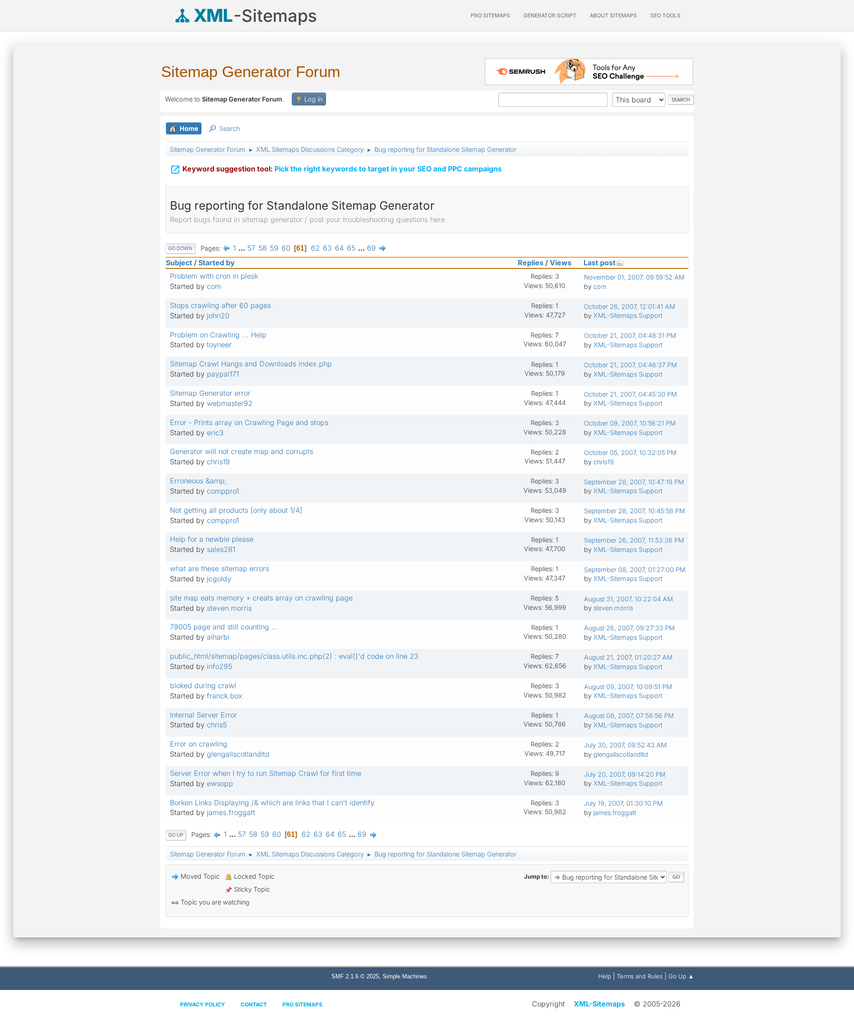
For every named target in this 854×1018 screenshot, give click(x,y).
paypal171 (223, 373)
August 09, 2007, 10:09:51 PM (628, 686)
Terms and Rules (640, 976)
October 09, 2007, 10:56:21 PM (630, 423)
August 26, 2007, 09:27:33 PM (629, 628)
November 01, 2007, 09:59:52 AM (634, 277)
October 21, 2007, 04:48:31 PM (630, 335)
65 (351, 247)
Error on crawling (198, 743)
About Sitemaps (613, 15)
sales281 (221, 549)
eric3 (215, 432)
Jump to (535, 876)
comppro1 (223, 491)
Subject (179, 262)
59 (274, 247)
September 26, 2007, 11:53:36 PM (634, 540)
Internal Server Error (203, 714)
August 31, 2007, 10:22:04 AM (628, 599)
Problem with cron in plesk (214, 276)
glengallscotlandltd (238, 754)
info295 (219, 666)
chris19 (218, 461)
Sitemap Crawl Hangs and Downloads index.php (251, 363)
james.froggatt (231, 812)
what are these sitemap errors (219, 568)
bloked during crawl (203, 685)
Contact (254, 1004)
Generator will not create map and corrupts (241, 451)
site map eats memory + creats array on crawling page (261, 597)
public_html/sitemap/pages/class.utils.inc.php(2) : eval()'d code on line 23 (294, 656)
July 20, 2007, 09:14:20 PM (624, 774)
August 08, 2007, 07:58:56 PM (629, 715)
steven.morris (229, 608)
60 (286, 247)
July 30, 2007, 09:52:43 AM (625, 745)
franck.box (224, 695)
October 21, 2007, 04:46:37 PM (630, 365)
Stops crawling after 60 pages (220, 305)
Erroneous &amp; (198, 480)
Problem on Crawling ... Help (218, 334)
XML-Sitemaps (599, 1003)
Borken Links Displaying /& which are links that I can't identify (272, 802)
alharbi (218, 637)
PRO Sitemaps (490, 15)
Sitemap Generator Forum (250, 71)
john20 (218, 315)
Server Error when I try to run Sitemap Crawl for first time (265, 773)
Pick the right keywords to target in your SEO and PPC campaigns (336, 169)
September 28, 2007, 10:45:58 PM (634, 511)
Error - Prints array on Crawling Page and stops (249, 422)
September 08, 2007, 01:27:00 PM (634, 569)
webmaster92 (230, 403)
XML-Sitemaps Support (627, 315)
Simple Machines (405, 976)
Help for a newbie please (212, 539)
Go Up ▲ (681, 976)
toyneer (219, 344)
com (214, 286)
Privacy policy (202, 1004)
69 (371, 247)
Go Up (175, 835)
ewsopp (220, 783)
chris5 (217, 724)
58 (262, 247)
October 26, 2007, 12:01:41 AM (629, 306)
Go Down (180, 248)
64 (339, 247)
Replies (531, 262)
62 (315, 247)
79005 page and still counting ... (224, 626)
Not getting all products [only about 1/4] (236, 510)
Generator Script (550, 15)
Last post (600, 262)
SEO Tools (665, 15)
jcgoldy (219, 578)
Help (604, 976)
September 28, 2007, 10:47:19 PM (634, 482)
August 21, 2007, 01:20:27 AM (628, 657)
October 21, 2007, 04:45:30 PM (630, 394)
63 (327, 247)
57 (251, 247)
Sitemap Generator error (210, 393)
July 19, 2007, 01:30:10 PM (623, 803)
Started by (216, 262)
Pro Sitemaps (302, 1004)
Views (561, 262)
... (242, 247)
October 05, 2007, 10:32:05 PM (630, 452)
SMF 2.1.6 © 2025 (355, 976)
